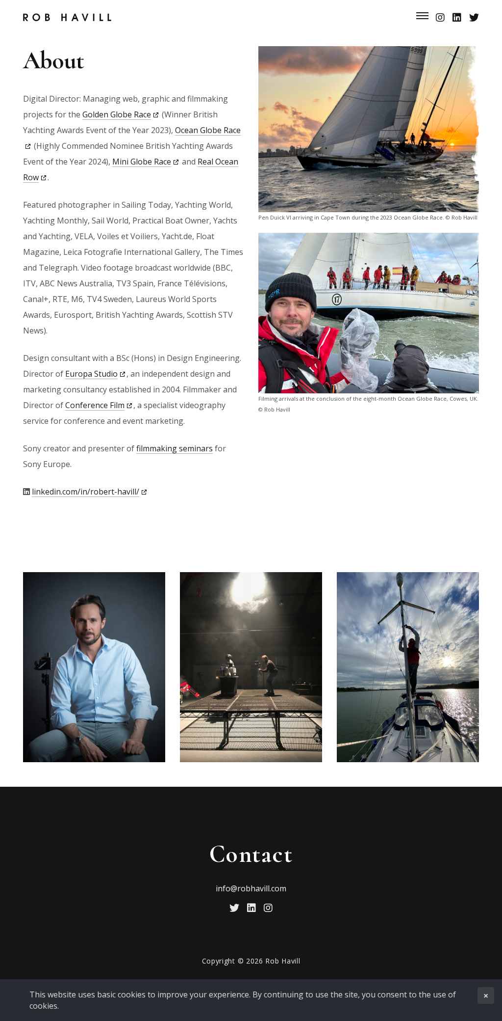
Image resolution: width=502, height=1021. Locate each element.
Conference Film (95, 405)
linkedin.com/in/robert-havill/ (85, 491)
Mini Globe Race (141, 161)
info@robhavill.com (251, 888)
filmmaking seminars (174, 448)
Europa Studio (91, 373)
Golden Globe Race (116, 114)
